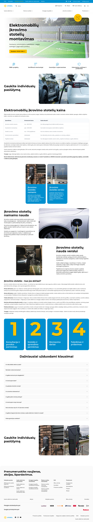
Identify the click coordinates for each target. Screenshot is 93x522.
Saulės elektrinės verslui (20, 488)
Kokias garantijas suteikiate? (13, 418)
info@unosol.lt (85, 1)
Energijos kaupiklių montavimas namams (34, 484)
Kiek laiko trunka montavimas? (13, 370)
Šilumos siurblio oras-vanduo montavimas (45, 490)
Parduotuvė (85, 11)
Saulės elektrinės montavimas (20, 480)
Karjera (43, 1)
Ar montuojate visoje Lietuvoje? (14, 402)
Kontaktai (10, 1)
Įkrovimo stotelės (67, 11)
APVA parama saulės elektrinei (9, 483)
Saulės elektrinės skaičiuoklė (32, 1)
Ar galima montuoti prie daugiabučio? (15, 375)
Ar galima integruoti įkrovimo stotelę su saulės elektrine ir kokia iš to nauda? (24, 413)
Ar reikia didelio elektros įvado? (13, 364)
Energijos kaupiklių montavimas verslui (33, 488)
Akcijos (67, 491)
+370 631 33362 (76, 1)
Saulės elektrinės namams (20, 484)
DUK (5, 1)
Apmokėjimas (69, 486)
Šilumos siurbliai (27, 11)
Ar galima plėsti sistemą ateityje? (14, 397)
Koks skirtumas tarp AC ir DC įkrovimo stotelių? (17, 407)
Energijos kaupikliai (47, 11)
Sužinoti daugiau (36, 184)
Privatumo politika (58, 487)
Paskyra (68, 488)
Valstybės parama (19, 1)
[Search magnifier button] (16, 6)
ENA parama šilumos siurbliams (9, 487)
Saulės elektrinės (8, 11)
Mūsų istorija (57, 483)
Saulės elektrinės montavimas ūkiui (20, 491)
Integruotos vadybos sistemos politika (65, 515)
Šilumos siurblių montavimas (45, 480)
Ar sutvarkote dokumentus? (13, 391)
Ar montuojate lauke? (11, 380)
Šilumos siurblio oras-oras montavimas (45, 485)
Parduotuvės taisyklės (69, 483)
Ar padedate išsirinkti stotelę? (13, 386)
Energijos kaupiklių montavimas (33, 480)
